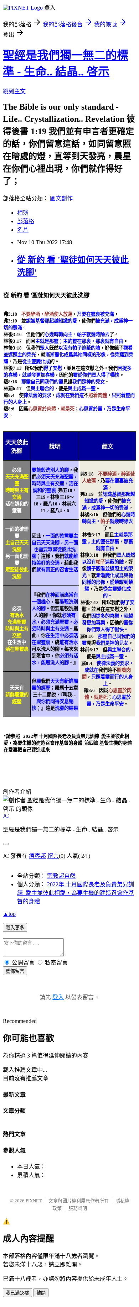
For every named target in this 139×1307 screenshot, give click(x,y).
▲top (9, 914)
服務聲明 (77, 1208)
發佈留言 (15, 971)
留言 (53, 856)
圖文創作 (61, 198)
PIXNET (34, 1200)
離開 (41, 1293)
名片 (23, 230)
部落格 (25, 221)
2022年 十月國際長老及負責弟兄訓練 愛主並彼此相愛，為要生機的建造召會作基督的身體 (75, 892)
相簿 (23, 213)
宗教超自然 (61, 876)
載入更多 (15, 927)
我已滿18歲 (17, 1293)
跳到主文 (14, 91)
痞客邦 (37, 856)
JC (6, 816)
